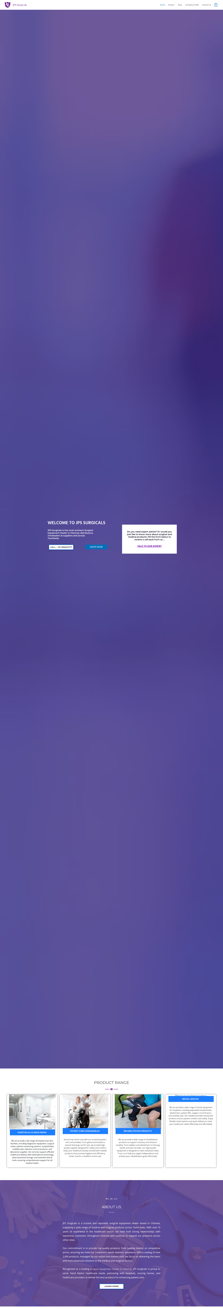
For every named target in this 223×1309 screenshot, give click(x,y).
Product (171, 5)
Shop (180, 5)
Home (162, 5)
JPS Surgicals (20, 4)
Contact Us (206, 5)
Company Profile (192, 5)
